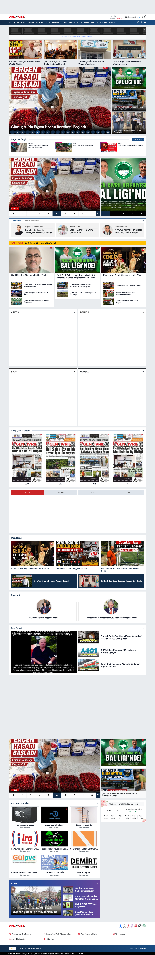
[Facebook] (120, 926)
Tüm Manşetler (120, 934)
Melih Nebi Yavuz (31, 226)
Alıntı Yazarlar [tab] (32, 221)
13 (73, 132)
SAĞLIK (47, 23)
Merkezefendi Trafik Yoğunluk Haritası (58, 934)
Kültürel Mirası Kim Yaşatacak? (78, 231)
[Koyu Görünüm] (141, 22)
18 (98, 132)
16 (88, 132)
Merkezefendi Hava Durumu (21, 934)
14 (78, 132)
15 (83, 132)
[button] (12, 101)
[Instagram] (132, 926)
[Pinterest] (128, 926)
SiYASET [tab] (94, 493)
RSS (13, 948)
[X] (124, 926)
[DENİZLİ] (143, 312)
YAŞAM (72, 23)
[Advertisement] (77, 691)
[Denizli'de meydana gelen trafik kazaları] (68, 913)
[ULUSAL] (143, 372)
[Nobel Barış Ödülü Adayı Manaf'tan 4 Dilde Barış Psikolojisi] (68, 897)
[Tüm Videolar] (97, 883)
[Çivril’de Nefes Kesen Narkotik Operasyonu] (68, 889)
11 (62, 132)
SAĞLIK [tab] (61, 493)
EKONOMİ (21, 23)
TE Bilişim (142, 948)
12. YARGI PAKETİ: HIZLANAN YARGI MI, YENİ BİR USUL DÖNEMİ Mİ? (38, 231)
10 (58, 132)
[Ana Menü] (144, 22)
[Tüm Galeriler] (143, 628)
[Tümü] (143, 430)
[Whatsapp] (144, 926)
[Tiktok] (140, 926)
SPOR (86, 23)
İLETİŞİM (103, 23)
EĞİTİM (79, 23)
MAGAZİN (94, 23)
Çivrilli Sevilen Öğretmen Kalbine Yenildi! (40, 243)
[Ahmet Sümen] (62, 230)
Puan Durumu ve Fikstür (89, 934)
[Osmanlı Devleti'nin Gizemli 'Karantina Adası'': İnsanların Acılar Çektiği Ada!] (88, 637)
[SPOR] (74, 372)
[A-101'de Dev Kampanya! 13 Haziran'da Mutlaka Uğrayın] (88, 651)
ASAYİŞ (12, 23)
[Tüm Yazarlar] (143, 221)
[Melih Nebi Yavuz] (18, 230)
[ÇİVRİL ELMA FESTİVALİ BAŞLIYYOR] (68, 905)
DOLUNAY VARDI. (123, 231)
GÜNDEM (30, 23)
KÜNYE (112, 23)
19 (103, 132)
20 (108, 132)
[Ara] (138, 22)
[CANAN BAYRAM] (107, 230)
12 (68, 132)
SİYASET (55, 23)
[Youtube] (136, 926)
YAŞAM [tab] (127, 493)
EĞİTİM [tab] (27, 493)
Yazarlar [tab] (17, 221)
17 (93, 132)
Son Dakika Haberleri (18, 939)
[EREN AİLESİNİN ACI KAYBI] (44, 652)
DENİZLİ (39, 23)
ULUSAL (64, 23)
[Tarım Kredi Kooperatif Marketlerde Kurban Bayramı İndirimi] (88, 665)
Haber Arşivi (50, 939)
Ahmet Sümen (75, 226)
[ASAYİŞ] (74, 312)
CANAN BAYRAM (121, 228)
